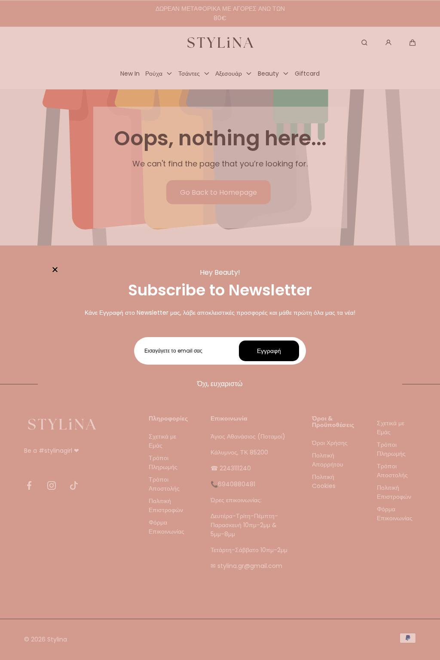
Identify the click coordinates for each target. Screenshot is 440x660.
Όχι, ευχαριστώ (220, 384)
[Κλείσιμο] (55, 270)
